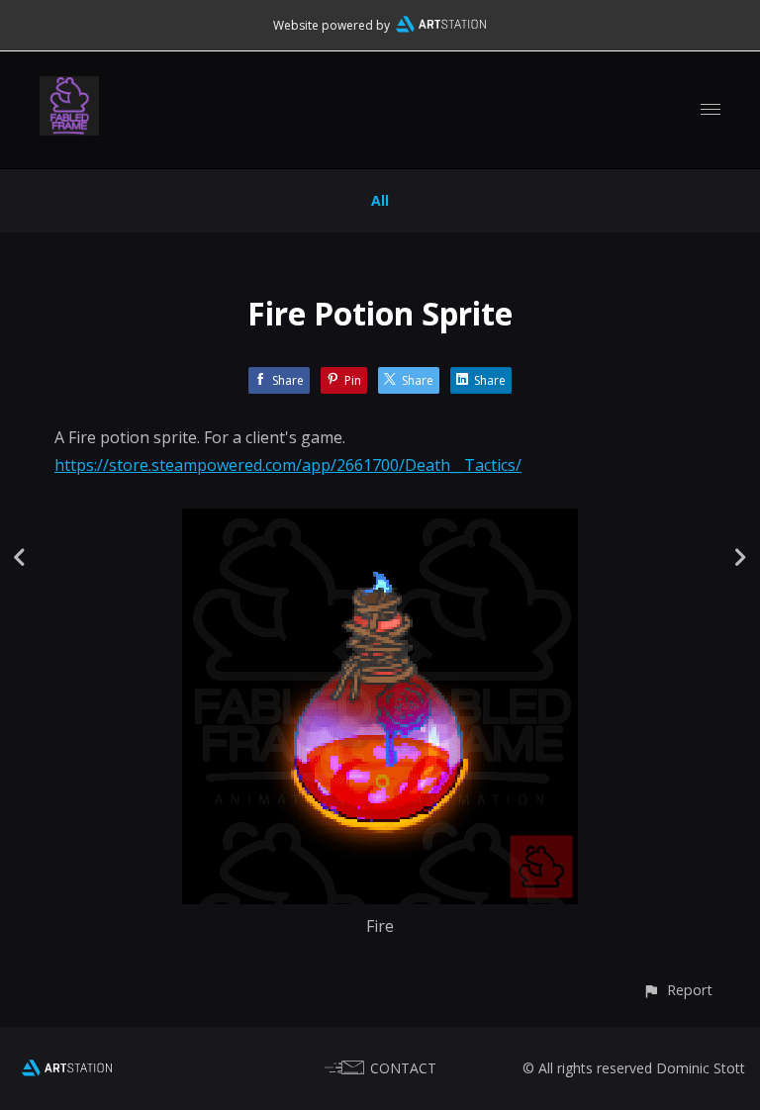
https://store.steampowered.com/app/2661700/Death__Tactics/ (288, 465)
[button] (677, 990)
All (380, 200)
